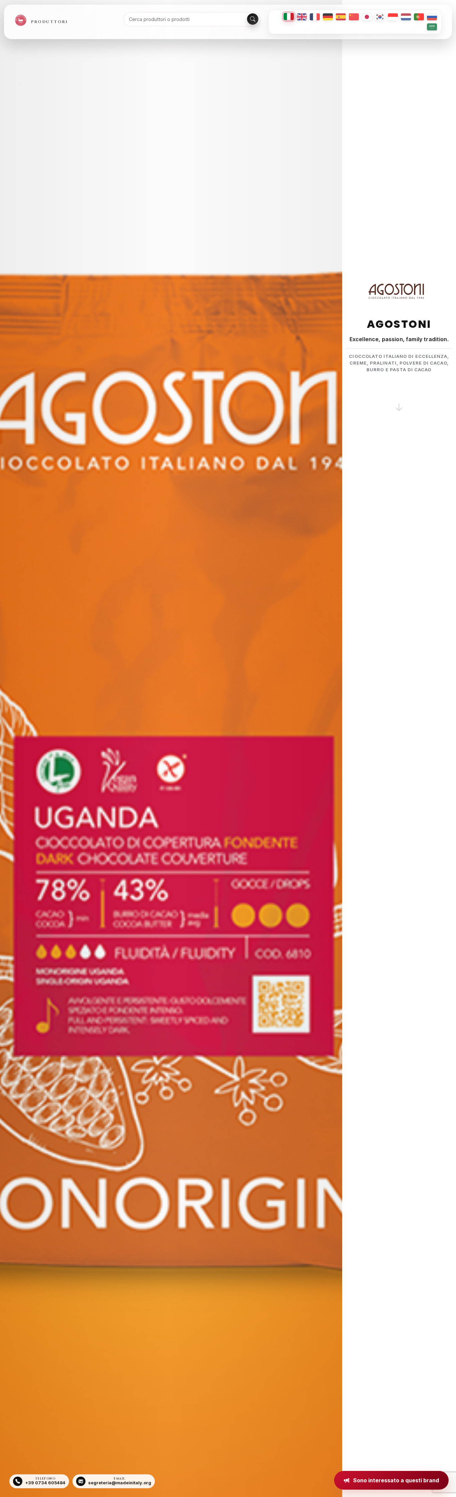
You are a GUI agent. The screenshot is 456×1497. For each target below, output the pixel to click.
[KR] (380, 17)
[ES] (340, 17)
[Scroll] (399, 399)
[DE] (327, 17)
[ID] (393, 17)
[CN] (354, 17)
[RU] (432, 17)
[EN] (301, 17)
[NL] (406, 17)
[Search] (252, 19)
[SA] (432, 27)
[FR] (314, 17)
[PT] (419, 17)
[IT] (288, 16)
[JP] (367, 17)
